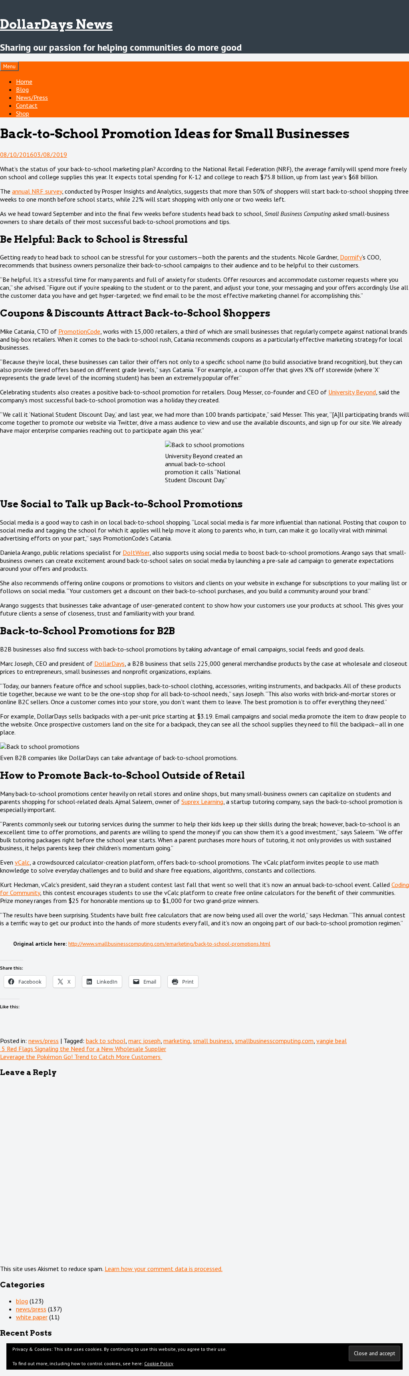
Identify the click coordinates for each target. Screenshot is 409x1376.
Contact (27, 105)
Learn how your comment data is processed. (163, 1269)
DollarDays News (56, 24)
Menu (9, 66)
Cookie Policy (158, 1363)
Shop (22, 113)
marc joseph (144, 1041)
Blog (22, 89)
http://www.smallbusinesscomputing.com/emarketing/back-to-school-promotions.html (169, 943)
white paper (32, 1317)
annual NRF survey (37, 191)
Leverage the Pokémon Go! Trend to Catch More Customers (81, 1057)
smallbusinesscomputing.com (274, 1041)
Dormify (351, 257)
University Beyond (352, 392)
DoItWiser (136, 552)
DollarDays (109, 663)
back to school (105, 1041)
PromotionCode (79, 331)
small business (212, 1041)
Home (24, 81)
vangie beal (331, 1041)
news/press (43, 1041)
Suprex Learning (202, 802)
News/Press (32, 97)
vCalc (22, 862)
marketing (176, 1041)
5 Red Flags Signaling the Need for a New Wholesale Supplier (83, 1049)
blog (22, 1301)
